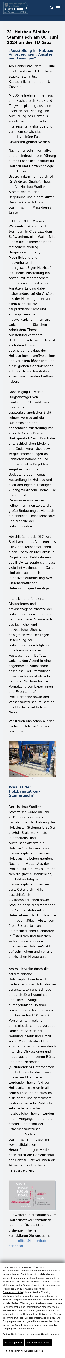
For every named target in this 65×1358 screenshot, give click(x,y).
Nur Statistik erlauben (38, 1342)
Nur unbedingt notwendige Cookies (24, 1350)
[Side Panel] (58, 7)
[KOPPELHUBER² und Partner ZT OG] (15, 8)
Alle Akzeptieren (13, 1342)
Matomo (54, 1333)
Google (45, 1333)
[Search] (51, 7)
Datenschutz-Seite (13, 1292)
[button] (12, 759)
